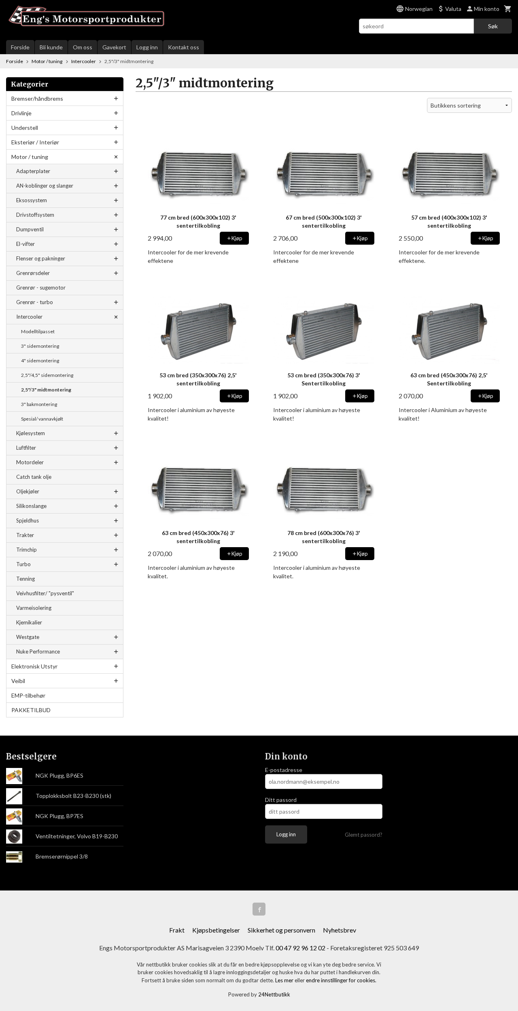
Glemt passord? (363, 834)
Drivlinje (21, 113)
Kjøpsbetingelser (216, 930)
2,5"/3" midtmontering (46, 390)
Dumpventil (30, 229)
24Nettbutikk (274, 994)
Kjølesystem (30, 433)
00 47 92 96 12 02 (300, 948)
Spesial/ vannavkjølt (42, 419)
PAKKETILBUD (31, 709)
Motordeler (30, 462)
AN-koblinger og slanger (44, 185)
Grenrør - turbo (34, 302)
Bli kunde (51, 47)
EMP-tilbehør (28, 695)
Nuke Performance (38, 651)
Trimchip (26, 549)
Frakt (177, 930)
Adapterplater (33, 171)
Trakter (25, 535)
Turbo (23, 564)
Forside (20, 47)
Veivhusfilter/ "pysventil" (45, 593)
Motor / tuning (29, 156)
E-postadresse (283, 769)
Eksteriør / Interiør (35, 142)
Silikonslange (31, 506)
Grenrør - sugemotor (41, 287)
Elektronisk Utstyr (34, 666)
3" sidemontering (40, 346)
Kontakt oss (183, 47)
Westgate (27, 637)
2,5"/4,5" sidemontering (47, 375)
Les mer (285, 980)
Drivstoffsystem (35, 215)
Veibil (18, 680)
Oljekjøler (27, 491)
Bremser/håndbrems (37, 98)
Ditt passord (281, 799)
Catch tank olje (33, 477)
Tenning (25, 578)
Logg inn (147, 47)
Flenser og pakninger (40, 258)
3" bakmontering (39, 404)
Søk (493, 26)
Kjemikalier (29, 622)
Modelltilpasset (38, 331)
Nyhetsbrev (339, 930)
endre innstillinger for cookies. (341, 980)
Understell (24, 127)
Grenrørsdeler (33, 273)
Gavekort (114, 47)
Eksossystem (31, 200)
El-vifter (25, 244)
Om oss (82, 47)
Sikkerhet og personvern (281, 930)
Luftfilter (26, 447)
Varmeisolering (33, 608)
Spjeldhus (27, 520)
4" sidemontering (40, 360)
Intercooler (29, 316)
